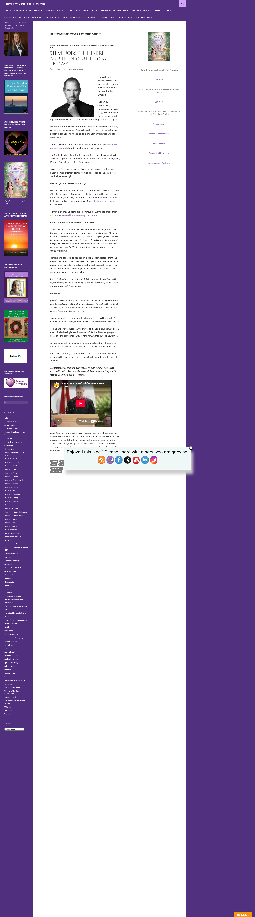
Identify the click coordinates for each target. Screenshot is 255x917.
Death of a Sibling (11, 498)
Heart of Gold (125, 18)
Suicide (7, 677)
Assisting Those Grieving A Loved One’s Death (23, 11)
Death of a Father (11, 473)
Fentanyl (7, 557)
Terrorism (8, 684)
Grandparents (9, 564)
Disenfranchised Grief (12, 537)
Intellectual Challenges (13, 596)
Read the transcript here (100, 201)
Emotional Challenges (12, 544)
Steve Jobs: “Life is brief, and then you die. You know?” (80, 58)
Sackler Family (9, 652)
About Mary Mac (53, 11)
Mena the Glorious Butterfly (15, 613)
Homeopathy (9, 582)
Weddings (8, 710)
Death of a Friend (11, 476)
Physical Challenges (11, 634)
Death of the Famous (12, 530)
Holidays (7, 578)
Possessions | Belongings (13, 638)
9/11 (6, 418)
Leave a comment (79, 69)
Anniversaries (9, 425)
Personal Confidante (141, 11)
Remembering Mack (143, 18)
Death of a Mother (11, 483)
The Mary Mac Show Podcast (113, 11)
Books (69, 11)
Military (7, 616)
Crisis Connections (32, 18)
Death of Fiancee (10, 519)
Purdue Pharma (10, 641)
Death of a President (12, 494)
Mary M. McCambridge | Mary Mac (24, 3)
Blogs (94, 11)
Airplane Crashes (11, 421)
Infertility (8, 592)
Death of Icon (9, 522)
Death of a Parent (11, 487)
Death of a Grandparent (13, 480)
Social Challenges (11, 659)
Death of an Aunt (10, 505)
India (6, 589)
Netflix (7, 627)
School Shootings (11, 655)
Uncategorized (10, 697)
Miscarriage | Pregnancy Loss (15, 620)
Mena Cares (81, 11)
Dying (6, 540)
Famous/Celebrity (11, 553)
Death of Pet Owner (12, 526)
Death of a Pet (9, 491)
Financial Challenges (12, 561)
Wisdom (7, 714)
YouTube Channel (107, 18)
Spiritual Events (10, 666)
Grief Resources (11, 18)
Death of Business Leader (92, 45)
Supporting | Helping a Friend (15, 680)
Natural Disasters (11, 623)
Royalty (7, 648)
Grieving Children (11, 575)
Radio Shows (9, 645)
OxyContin (8, 631)
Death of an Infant (11, 508)
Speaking (158, 11)
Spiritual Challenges (12, 662)
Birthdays (8, 438)
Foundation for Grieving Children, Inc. (79, 18)
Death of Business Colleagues (64, 45)
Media (168, 11)
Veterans (7, 707)
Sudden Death (9, 673)
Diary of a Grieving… (12, 533)
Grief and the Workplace (13, 568)
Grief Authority (52, 18)
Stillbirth (7, 670)
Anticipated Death (11, 428)
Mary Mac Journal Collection (15, 606)
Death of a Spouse (11, 501)
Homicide (8, 585)
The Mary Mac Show (12, 687)
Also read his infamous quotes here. (78, 215)
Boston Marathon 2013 (13, 442)
